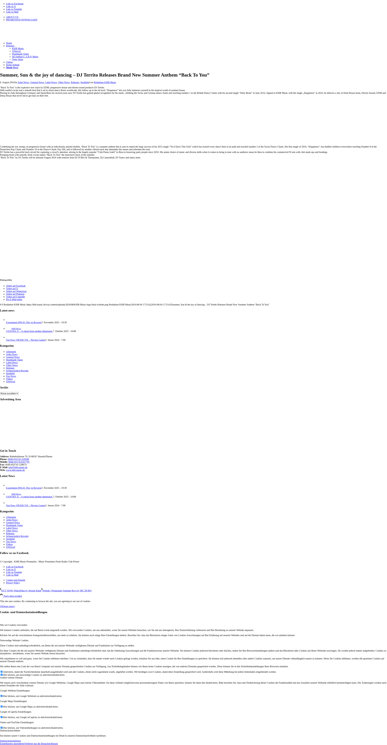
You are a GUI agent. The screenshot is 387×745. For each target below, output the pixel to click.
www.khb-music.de (15, 470)
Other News (64, 82)
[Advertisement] (90, 425)
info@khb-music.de (17, 467)
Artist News (23, 82)
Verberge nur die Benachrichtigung (41, 743)
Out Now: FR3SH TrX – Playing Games (25, 340)
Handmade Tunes (14, 360)
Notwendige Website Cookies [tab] (14, 640)
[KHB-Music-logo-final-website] (22, 38)
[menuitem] (196, 17)
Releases (75, 82)
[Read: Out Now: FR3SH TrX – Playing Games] (8, 337)
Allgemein (11, 351)
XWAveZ (10, 381)
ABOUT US (12, 17)
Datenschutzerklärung (10, 741)
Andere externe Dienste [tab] (11, 677)
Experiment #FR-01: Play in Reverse (23, 322)
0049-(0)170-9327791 (19, 462)
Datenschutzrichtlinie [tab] (10, 730)
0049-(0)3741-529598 (18, 459)
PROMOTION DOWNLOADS (21, 19)
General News (37, 82)
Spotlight (84, 82)
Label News (51, 82)
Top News (11, 376)
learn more (9, 606)
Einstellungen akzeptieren (12, 743)
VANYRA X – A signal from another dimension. (29, 331)
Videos (9, 379)
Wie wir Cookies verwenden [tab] (13, 625)
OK (2, 606)
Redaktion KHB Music (105, 82)
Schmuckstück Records (17, 370)
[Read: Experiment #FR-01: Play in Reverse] (8, 319)
